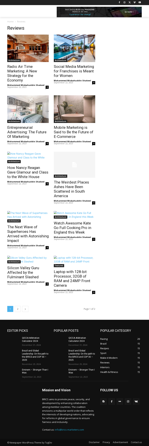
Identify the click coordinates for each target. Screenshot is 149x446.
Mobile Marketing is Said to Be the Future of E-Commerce (73, 132)
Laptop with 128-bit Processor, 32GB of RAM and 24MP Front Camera (72, 279)
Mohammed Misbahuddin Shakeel (26, 85)
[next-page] (25, 309)
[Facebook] (119, 3)
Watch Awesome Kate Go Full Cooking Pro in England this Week (72, 227)
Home (10, 21)
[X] (130, 3)
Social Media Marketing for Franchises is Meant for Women (74, 71)
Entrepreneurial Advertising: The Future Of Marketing (27, 132)
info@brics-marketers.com (69, 429)
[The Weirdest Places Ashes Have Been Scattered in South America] (74, 165)
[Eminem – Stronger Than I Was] (13, 372)
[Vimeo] (134, 3)
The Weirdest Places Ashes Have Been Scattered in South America (71, 189)
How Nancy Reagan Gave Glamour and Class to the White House (27, 172)
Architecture (14, 60)
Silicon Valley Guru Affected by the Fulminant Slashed (23, 272)
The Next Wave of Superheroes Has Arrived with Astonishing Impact (28, 234)
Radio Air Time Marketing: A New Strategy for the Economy (22, 73)
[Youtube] (140, 3)
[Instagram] (124, 3)
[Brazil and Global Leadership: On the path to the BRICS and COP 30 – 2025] (13, 353)
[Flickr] (120, 401)
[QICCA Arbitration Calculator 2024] (13, 341)
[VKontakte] (136, 401)
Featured (59, 265)
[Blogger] (103, 401)
